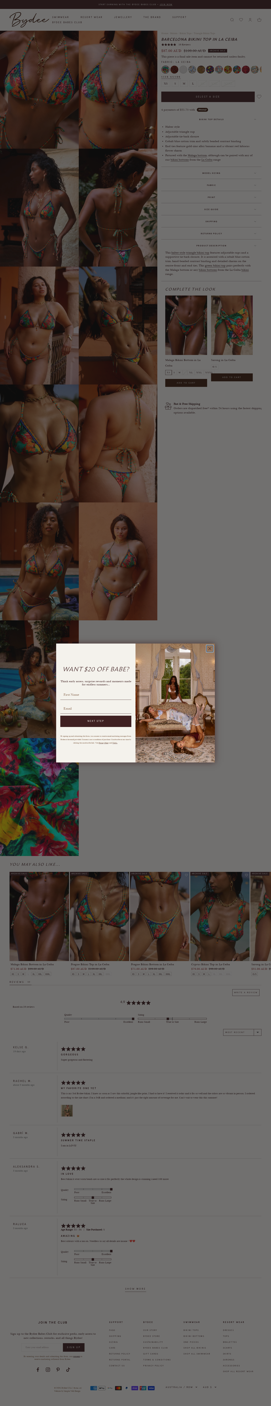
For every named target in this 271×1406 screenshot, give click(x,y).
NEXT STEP (95, 721)
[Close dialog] (209, 648)
